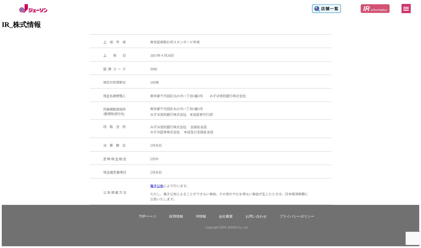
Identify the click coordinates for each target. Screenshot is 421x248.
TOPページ (147, 216)
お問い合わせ (256, 216)
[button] (406, 8)
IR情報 (201, 216)
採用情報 (176, 216)
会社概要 (226, 216)
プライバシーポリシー (296, 216)
